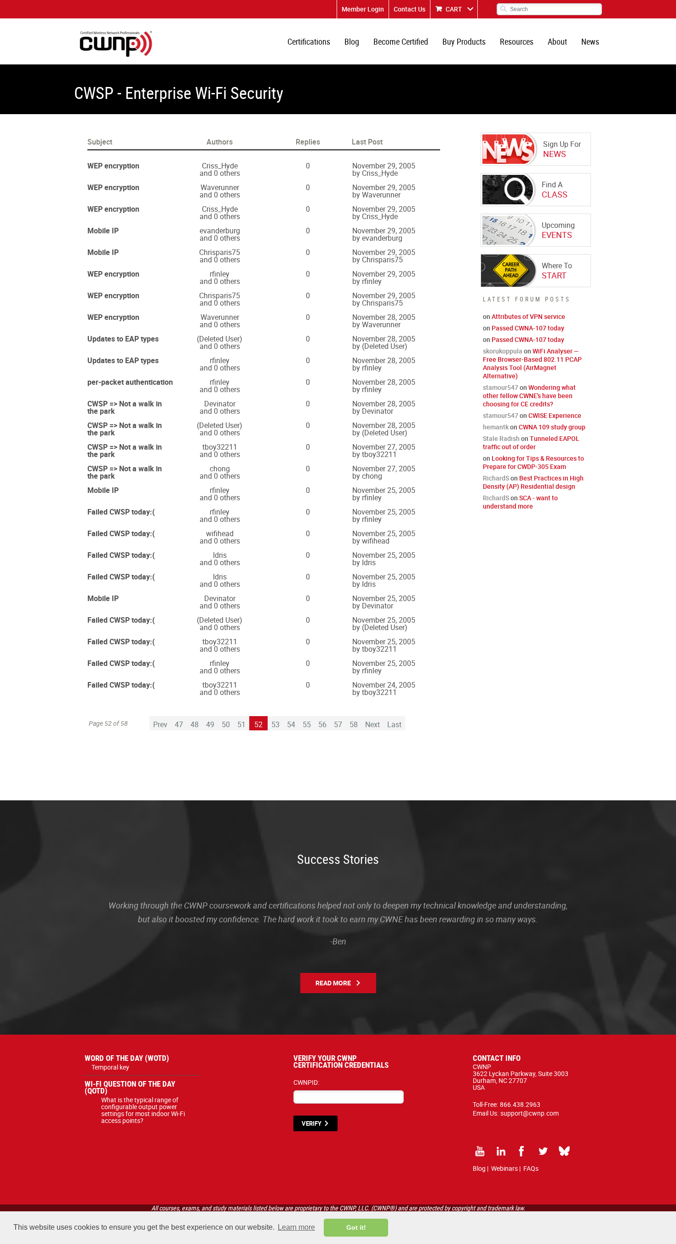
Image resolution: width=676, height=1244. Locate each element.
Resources (516, 41)
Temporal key (110, 1067)
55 (307, 724)
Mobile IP (103, 231)
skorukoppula (502, 351)
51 (241, 724)
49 (210, 724)
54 (291, 724)
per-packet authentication (130, 382)
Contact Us (409, 9)
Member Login (363, 9)
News (590, 41)
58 (353, 724)
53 (275, 724)
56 (322, 724)
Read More (333, 982)
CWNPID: (306, 1082)
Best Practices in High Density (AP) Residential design (533, 482)
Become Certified (400, 41)
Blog (351, 41)
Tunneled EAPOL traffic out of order (531, 442)
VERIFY (311, 1123)
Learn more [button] (296, 1227)
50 (226, 724)
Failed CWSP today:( (121, 512)
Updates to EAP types (123, 339)
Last (394, 724)
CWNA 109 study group (552, 426)
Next (372, 724)
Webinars (504, 1168)
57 (338, 724)
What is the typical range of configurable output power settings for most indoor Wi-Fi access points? (143, 1110)
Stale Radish (501, 438)
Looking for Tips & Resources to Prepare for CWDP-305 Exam (533, 462)
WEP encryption (113, 166)
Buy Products (464, 41)
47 (179, 724)
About (557, 41)
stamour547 (500, 387)
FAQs (531, 1168)
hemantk (496, 426)
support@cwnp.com (529, 1113)
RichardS (496, 478)
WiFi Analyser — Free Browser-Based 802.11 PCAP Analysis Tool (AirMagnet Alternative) (532, 363)
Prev (160, 724)
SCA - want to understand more (520, 501)
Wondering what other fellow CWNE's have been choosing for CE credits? (529, 395)
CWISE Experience (554, 415)
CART (454, 9)
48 (194, 724)
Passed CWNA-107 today (528, 328)
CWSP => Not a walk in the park (124, 407)
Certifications (308, 41)
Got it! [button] (356, 1227)
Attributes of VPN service (528, 316)
